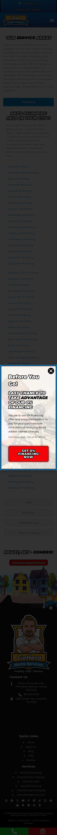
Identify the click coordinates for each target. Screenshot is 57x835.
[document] (28, 417)
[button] (51, 371)
